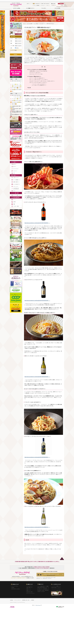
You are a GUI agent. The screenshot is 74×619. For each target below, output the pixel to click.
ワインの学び (36, 23)
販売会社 (11, 600)
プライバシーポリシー (17, 600)
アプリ (48, 5)
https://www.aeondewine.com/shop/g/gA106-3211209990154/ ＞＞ (37, 527)
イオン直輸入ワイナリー (30, 8)
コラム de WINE (57, 8)
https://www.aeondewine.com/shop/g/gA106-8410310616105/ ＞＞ (37, 300)
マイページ (43, 5)
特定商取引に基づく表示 (25, 600)
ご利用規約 (32, 600)
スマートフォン (38, 605)
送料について (29, 590)
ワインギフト (43, 8)
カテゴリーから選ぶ (16, 8)
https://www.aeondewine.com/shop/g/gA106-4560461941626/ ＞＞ (37, 376)
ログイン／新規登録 (36, 5)
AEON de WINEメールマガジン (56, 587)
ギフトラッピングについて (30, 593)
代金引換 (12, 587)
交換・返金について (30, 587)
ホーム (24, 23)
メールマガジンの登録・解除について (57, 590)
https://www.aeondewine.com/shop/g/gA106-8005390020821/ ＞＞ (37, 457)
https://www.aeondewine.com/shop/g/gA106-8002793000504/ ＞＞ (37, 222)
